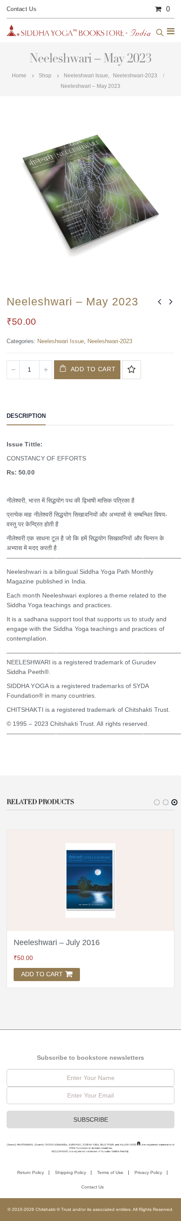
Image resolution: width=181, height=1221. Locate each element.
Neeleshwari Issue (60, 341)
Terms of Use (110, 1172)
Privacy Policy (148, 1172)
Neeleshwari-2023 (109, 341)
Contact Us (21, 9)
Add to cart (93, 369)
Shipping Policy (70, 1172)
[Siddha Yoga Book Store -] (79, 30)
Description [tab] (26, 416)
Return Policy (30, 1172)
